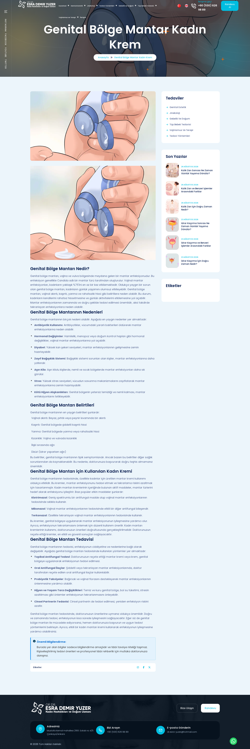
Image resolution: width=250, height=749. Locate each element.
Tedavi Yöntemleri (180, 136)
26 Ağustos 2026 (189, 166)
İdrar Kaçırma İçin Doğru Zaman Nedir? (195, 262)
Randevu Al (230, 6)
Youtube (5, 52)
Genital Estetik (178, 107)
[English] (186, 6)
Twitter (5, 64)
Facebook (5, 39)
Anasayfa (103, 57)
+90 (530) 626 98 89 (207, 7)
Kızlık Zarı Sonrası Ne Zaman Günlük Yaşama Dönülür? (197, 172)
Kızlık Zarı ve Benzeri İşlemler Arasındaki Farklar (196, 190)
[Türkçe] (179, 6)
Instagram (5, 25)
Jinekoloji (175, 113)
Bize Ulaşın (187, 708)
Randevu (210, 708)
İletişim (83, 17)
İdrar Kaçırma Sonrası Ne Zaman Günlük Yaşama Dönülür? (195, 226)
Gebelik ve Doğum (180, 118)
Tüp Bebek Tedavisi (180, 124)
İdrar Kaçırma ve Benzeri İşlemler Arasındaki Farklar (196, 244)
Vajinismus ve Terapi (181, 130)
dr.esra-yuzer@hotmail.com (182, 731)
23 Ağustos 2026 (189, 219)
